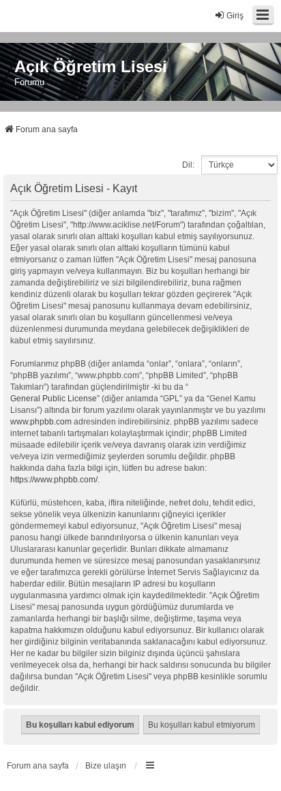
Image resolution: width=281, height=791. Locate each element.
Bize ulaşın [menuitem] (105, 766)
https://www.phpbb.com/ (54, 479)
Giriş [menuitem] (234, 15)
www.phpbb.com (41, 421)
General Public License (53, 398)
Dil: (188, 165)
